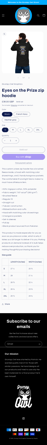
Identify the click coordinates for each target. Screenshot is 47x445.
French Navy (22, 114)
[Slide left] (18, 78)
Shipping (14, 105)
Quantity (5, 135)
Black (7, 114)
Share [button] (7, 304)
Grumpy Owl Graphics (20, 438)
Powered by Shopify (32, 438)
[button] (3, 15)
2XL (38, 130)
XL (29, 130)
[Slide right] (29, 78)
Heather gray (11, 120)
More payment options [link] (23, 163)
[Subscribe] (39, 344)
